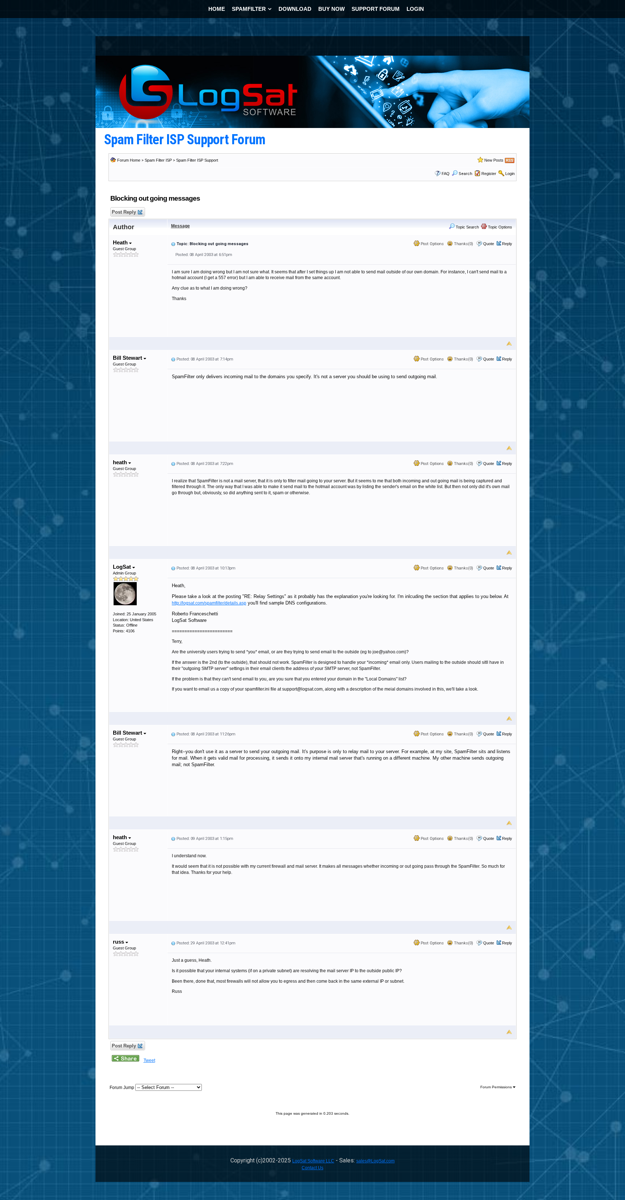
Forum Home (128, 160)
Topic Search (467, 227)
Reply (507, 244)
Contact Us (312, 1167)
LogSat (122, 567)
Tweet (149, 1060)
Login (510, 173)
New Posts (493, 160)
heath (120, 462)
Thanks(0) (463, 244)
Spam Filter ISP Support (197, 160)
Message (180, 226)
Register (488, 173)
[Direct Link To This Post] (173, 244)
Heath (121, 242)
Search (465, 173)
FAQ (446, 173)
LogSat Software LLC (313, 1160)
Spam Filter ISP (158, 160)
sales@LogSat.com (375, 1160)
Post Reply (123, 212)
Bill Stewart (128, 358)
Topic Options (499, 227)
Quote (488, 244)
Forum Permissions (496, 1087)
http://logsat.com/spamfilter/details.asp (209, 603)
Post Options (432, 244)
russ (119, 942)
